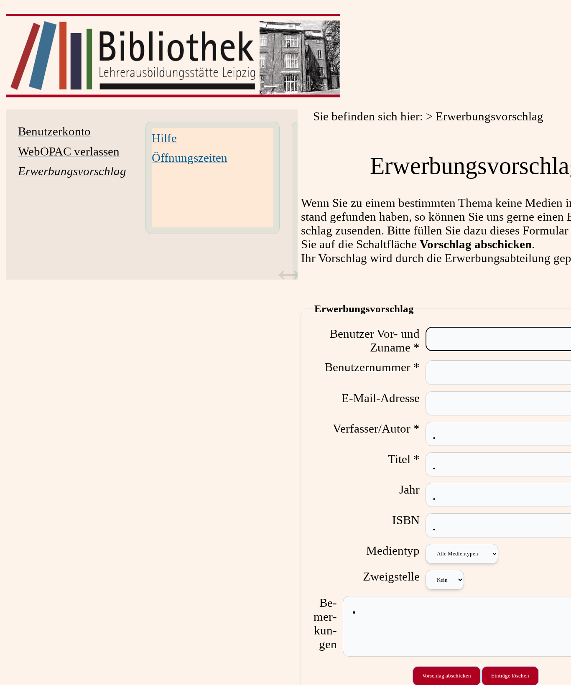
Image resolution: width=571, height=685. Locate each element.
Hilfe (164, 138)
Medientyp (393, 550)
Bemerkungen (325, 623)
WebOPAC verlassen (69, 151)
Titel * (404, 459)
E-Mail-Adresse (381, 398)
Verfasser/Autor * (376, 428)
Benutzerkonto (54, 131)
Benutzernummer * (372, 367)
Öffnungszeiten (189, 157)
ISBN (406, 520)
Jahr (409, 489)
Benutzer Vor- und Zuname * (375, 340)
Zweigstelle (391, 576)
